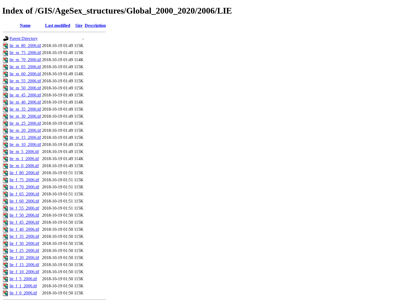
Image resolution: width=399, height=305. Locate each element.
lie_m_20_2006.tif (25, 130)
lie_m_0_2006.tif (24, 165)
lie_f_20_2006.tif (24, 257)
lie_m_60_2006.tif (25, 73)
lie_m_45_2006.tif (25, 95)
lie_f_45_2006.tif (24, 222)
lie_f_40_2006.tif (24, 229)
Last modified (57, 25)
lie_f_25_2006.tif (24, 250)
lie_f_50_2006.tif (24, 215)
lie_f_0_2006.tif (23, 293)
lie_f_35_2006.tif (24, 236)
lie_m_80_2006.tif (25, 45)
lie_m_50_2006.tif (25, 88)
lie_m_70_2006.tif (25, 59)
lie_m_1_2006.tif (24, 158)
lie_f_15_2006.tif (24, 264)
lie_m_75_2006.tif (25, 52)
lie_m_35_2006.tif (25, 109)
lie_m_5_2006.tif (24, 151)
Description (95, 25)
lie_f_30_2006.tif (24, 243)
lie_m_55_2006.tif (25, 81)
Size (79, 25)
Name (25, 25)
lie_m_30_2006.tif (25, 116)
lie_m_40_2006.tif (25, 102)
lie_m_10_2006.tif (25, 144)
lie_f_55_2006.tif (24, 208)
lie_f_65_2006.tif (24, 194)
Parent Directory (24, 38)
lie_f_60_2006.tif (24, 201)
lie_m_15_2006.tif (25, 137)
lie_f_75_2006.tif (24, 180)
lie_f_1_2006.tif (23, 286)
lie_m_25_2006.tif (25, 123)
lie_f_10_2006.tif (24, 271)
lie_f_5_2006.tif (23, 278)
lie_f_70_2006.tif (24, 187)
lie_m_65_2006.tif (25, 66)
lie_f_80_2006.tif (24, 172)
